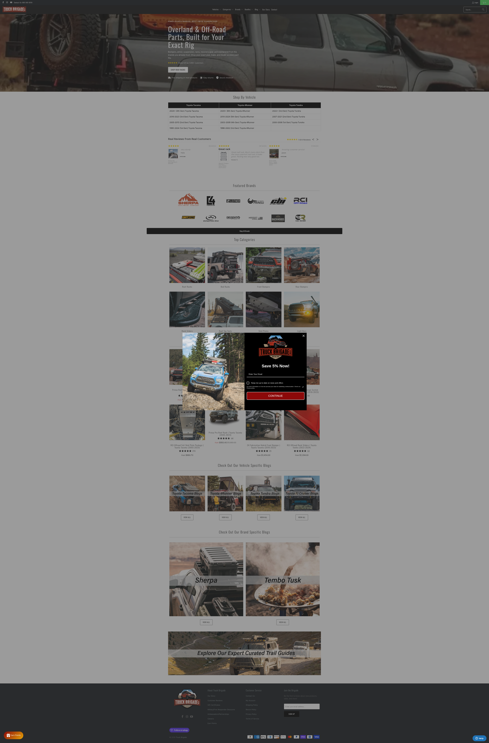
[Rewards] (13, 735)
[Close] (304, 336)
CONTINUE (275, 395)
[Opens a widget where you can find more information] (479, 738)
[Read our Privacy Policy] (302, 386)
